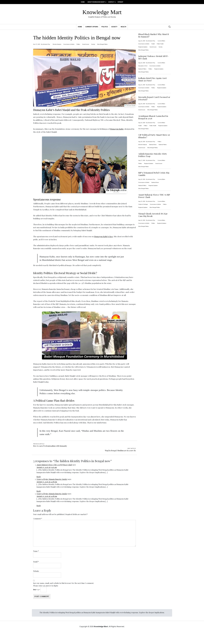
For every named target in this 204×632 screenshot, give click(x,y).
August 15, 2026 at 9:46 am (47, 467)
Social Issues (85, 44)
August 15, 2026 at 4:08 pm (47, 482)
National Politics (142, 69)
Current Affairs (91, 27)
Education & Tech (142, 65)
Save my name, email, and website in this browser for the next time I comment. (63, 583)
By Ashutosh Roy (45, 44)
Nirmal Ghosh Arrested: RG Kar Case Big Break (153, 214)
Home (83, 2)
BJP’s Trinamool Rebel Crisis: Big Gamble (153, 173)
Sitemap (120, 2)
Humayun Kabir (116, 129)
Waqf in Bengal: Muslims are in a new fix (120, 450)
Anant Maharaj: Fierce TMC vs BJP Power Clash (54, 465)
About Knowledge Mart (96, 2)
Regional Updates (142, 47)
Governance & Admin (68, 44)
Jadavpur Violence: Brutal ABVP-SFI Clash (153, 57)
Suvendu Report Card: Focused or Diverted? (154, 98)
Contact (111, 2)
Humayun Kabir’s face (103, 236)
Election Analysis (57, 44)
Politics (104, 27)
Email (36, 562)
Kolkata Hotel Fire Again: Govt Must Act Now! (152, 79)
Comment (37, 518)
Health (123, 27)
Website (36, 571)
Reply (39, 477)
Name (36, 551)
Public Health (160, 43)
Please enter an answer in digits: (45, 586)
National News (153, 144)
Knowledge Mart (102, 13)
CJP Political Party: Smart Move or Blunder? (154, 136)
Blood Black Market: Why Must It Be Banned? (153, 35)
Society (114, 27)
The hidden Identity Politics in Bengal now (76, 37)
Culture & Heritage (143, 204)
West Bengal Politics (102, 44)
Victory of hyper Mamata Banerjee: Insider (52, 479)
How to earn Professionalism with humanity (50, 446)
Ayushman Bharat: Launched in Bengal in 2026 (153, 117)
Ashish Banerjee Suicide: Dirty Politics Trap (152, 155)
